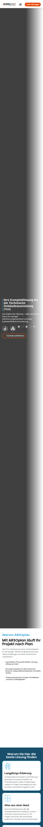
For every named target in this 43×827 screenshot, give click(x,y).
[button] (20, 5)
